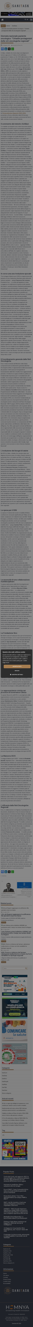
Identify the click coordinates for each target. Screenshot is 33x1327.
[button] (16, 674)
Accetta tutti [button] (17, 666)
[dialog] (16, 663)
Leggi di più (6, 662)
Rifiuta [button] (17, 670)
